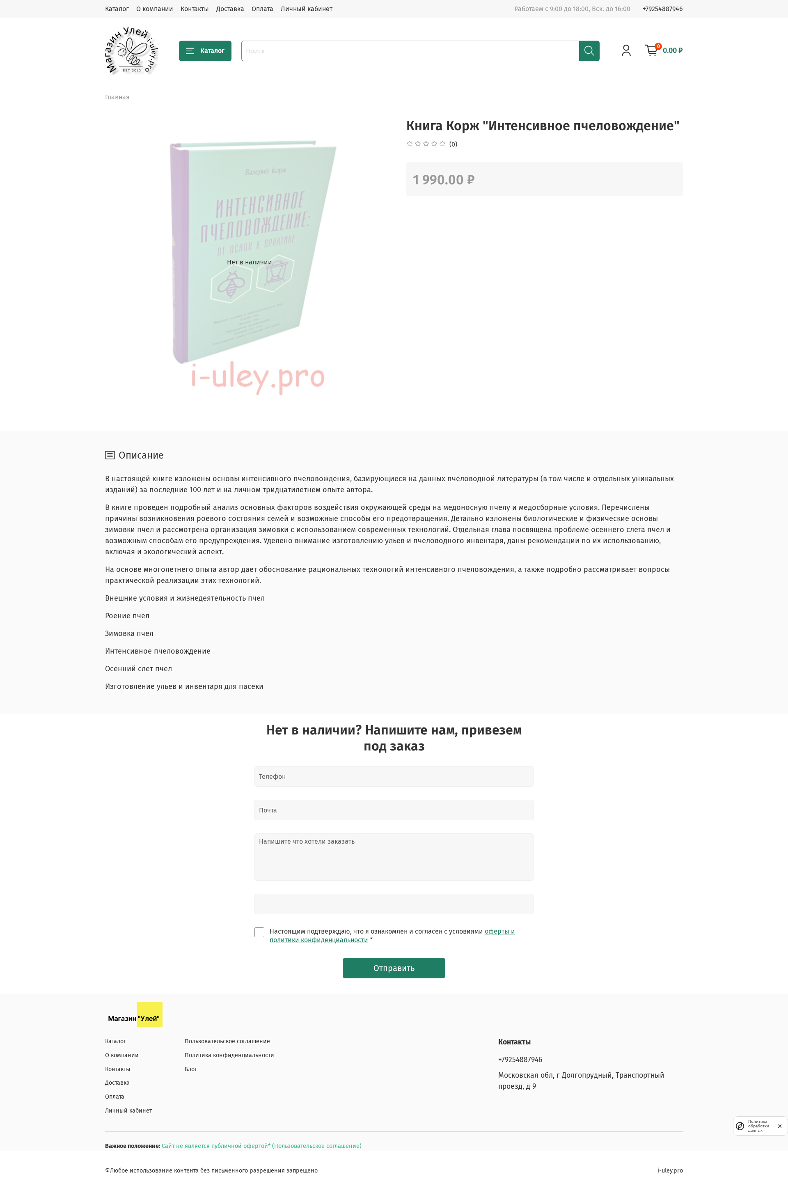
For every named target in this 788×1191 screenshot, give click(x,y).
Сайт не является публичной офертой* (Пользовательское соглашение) (262, 1146)
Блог (191, 1069)
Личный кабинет (306, 9)
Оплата (262, 9)
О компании (154, 9)
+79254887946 (663, 9)
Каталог (117, 9)
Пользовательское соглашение (227, 1041)
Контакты (195, 9)
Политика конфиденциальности (229, 1055)
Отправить (394, 968)
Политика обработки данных (758, 1126)
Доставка (230, 9)
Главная (117, 97)
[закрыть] (779, 1125)
